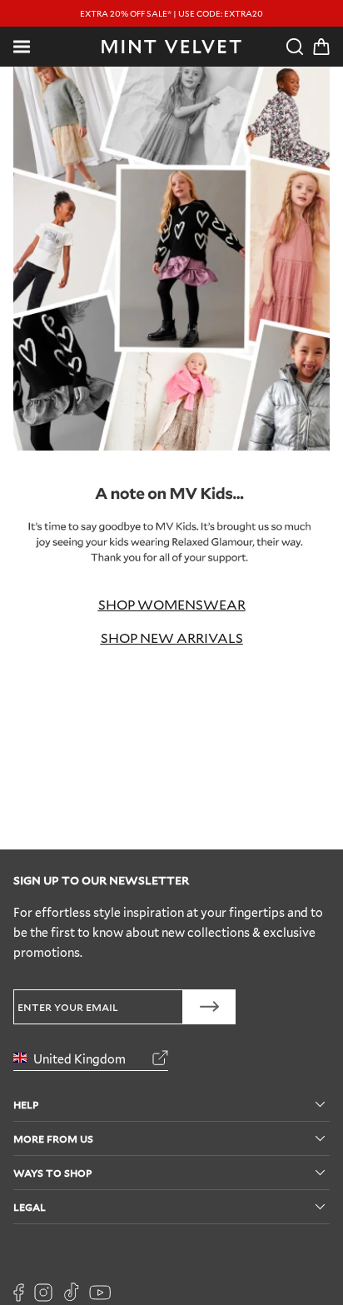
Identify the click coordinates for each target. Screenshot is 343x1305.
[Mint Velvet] (171, 46)
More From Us (53, 1138)
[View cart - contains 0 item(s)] (321, 46)
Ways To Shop (52, 1172)
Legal (29, 1206)
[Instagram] (43, 1292)
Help (25, 1104)
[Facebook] (18, 1292)
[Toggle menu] (21, 46)
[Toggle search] (294, 46)
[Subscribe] (209, 1006)
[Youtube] (100, 1292)
